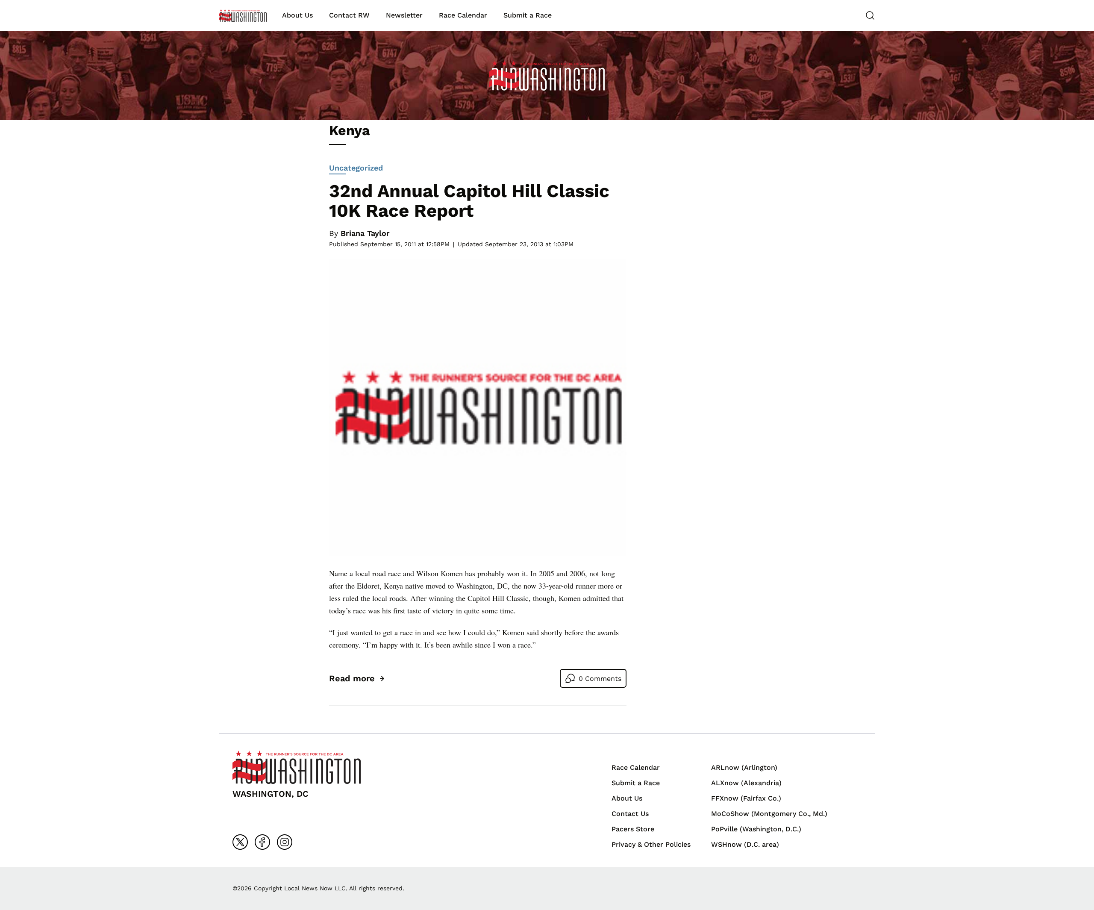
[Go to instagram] (284, 842)
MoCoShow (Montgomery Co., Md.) (769, 814)
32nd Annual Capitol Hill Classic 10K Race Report (469, 200)
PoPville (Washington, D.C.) (756, 829)
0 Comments (600, 678)
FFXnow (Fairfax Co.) (746, 798)
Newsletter (404, 15)
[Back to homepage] (243, 15)
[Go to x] (240, 842)
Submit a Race (527, 15)
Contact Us (630, 814)
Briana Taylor (365, 233)
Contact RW (349, 15)
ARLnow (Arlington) (744, 767)
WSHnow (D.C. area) (745, 844)
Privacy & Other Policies (651, 844)
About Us (297, 15)
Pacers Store (633, 829)
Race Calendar (463, 15)
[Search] (870, 15)
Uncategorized (356, 167)
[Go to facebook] (262, 842)
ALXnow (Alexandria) (746, 783)
